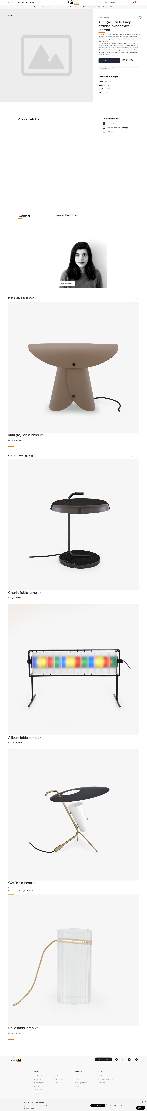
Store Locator (102, 1076)
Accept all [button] (98, 1105)
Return (10, 16)
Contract (77, 1086)
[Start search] (101, 3)
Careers (76, 1079)
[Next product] (136, 299)
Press (75, 1076)
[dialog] (73, 1105)
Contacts (58, 1083)
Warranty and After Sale (105, 1079)
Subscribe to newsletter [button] (103, 1059)
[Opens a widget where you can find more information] (140, 1108)
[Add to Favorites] (140, 17)
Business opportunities (81, 1083)
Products (11, 2)
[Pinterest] (136, 1059)
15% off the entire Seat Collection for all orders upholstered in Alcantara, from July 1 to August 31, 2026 (82, 7)
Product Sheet (112, 123)
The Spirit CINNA (39, 1076)
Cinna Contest (38, 1089)
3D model (110, 132)
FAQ (56, 1076)
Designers (20, 2)
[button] (56, 1109)
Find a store (109, 60)
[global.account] (138, 3)
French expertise (39, 1083)
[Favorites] (131, 3)
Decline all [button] (113, 1105)
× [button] (145, 1102)
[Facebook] (122, 1059)
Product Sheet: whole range (117, 128)
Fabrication (37, 1079)
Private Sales (102, 1083)
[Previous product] (132, 299)
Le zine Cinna (30, 2)
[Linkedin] (129, 1059)
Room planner (59, 1079)
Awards (36, 1093)
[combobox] (143, 1102)
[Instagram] (116, 1059)
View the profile (66, 283)
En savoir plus (34, 1106)
